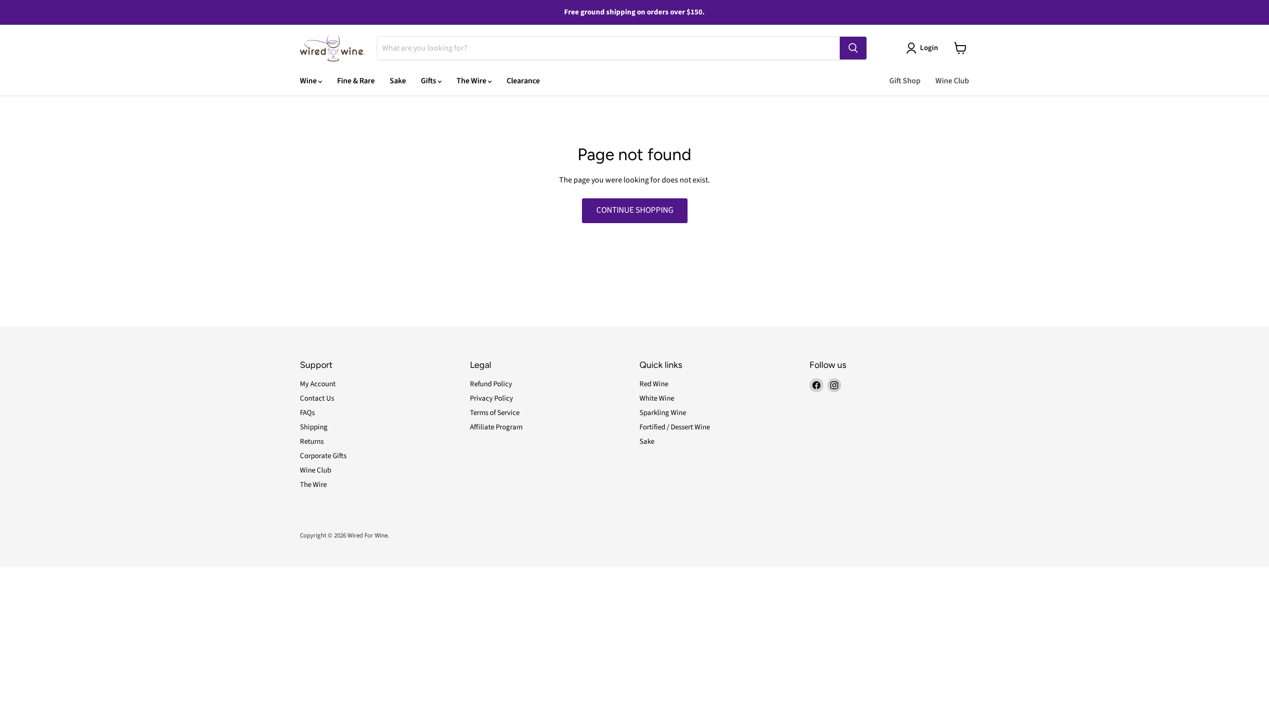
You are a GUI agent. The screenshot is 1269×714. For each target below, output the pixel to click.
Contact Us (317, 398)
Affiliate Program (496, 427)
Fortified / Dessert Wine (674, 427)
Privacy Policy (491, 398)
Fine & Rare (356, 80)
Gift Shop (905, 80)
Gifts (429, 80)
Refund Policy (491, 384)
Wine (309, 80)
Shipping (314, 427)
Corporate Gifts (323, 456)
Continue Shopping (634, 210)
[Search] (853, 48)
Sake (398, 80)
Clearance (523, 80)
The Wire (472, 80)
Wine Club (952, 80)
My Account (318, 384)
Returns (312, 441)
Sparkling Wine (662, 413)
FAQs (307, 413)
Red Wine (653, 384)
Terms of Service (494, 413)
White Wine (656, 398)
